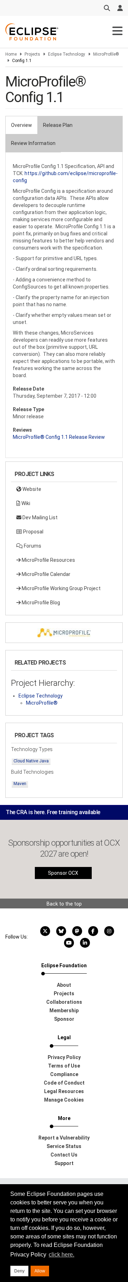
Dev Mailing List (39, 517)
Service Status (64, 1146)
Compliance (64, 1074)
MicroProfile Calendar (45, 574)
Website (31, 489)
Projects (32, 54)
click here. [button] (61, 1255)
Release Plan (58, 125)
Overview (21, 125)
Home (11, 54)
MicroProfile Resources (48, 560)
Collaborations (64, 1002)
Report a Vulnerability (64, 1138)
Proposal (32, 531)
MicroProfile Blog (40, 602)
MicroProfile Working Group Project (61, 588)
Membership (64, 1010)
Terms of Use (64, 1066)
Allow (39, 1271)
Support (64, 1163)
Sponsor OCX (63, 873)
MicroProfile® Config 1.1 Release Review (59, 437)
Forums (32, 546)
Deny (19, 1271)
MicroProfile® (106, 54)
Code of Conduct (64, 1083)
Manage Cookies (64, 1100)
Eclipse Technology (66, 54)
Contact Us (64, 1155)
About (64, 985)
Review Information (33, 143)
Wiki (25, 503)
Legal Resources (64, 1091)
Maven (20, 783)
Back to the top (64, 904)
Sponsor (64, 1019)
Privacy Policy (64, 1057)
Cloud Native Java (31, 760)
